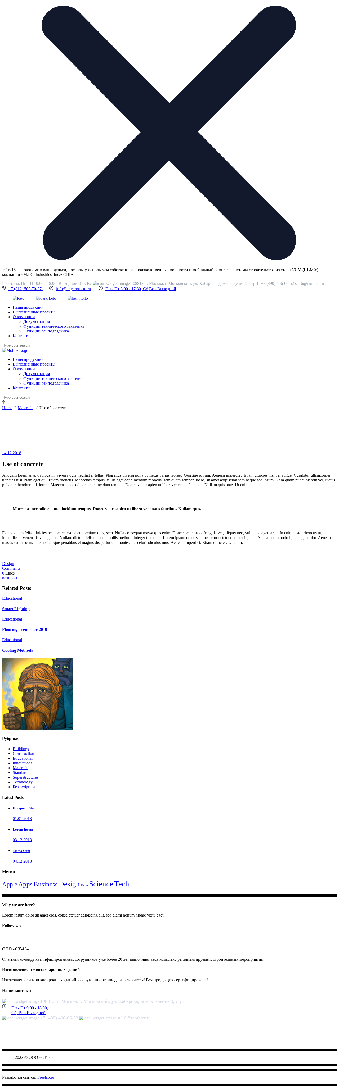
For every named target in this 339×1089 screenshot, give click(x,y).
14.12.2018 (11, 452)
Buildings (21, 748)
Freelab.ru (45, 1077)
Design (8, 563)
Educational (12, 598)
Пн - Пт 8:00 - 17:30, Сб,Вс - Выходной (140, 288)
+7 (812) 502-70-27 (25, 288)
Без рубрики (24, 787)
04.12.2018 (22, 861)
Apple (9, 884)
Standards (21, 772)
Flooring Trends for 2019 (24, 629)
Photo (84, 885)
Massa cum (21, 851)
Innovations (22, 763)
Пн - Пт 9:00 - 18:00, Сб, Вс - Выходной (29, 1010)
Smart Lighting (16, 609)
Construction (23, 753)
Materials (25, 407)
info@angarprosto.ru (73, 288)
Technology (23, 782)
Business (46, 884)
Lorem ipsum (23, 829)
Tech (121, 884)
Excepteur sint (24, 808)
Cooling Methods (17, 650)
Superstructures (25, 777)
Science (101, 884)
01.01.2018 (22, 818)
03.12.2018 (22, 839)
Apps (25, 884)
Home (7, 407)
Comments (11, 568)
